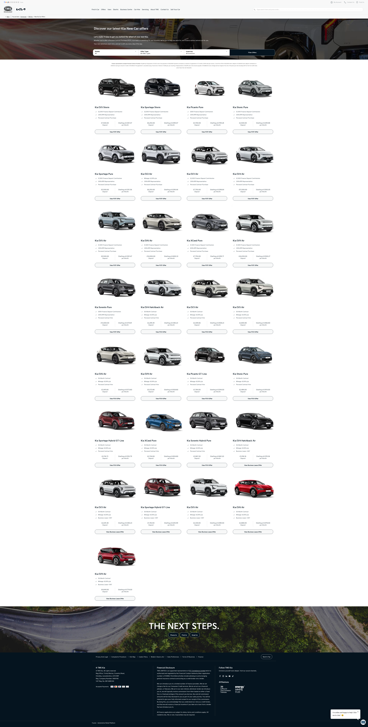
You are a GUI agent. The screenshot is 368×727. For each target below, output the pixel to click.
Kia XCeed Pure (194, 240)
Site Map (132, 657)
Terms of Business (188, 657)
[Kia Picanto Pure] (207, 87)
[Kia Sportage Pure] (115, 154)
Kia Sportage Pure (104, 173)
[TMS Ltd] (8, 9)
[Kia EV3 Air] (207, 154)
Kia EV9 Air (238, 240)
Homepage (23, 16)
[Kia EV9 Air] (253, 221)
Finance (200, 657)
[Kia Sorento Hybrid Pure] (207, 421)
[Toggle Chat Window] (363, 722)
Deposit (105, 125)
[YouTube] (229, 676)
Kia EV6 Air (146, 240)
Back (8, 16)
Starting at (122, 123)
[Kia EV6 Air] (161, 221)
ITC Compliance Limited (197, 671)
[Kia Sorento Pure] (115, 287)
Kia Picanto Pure (195, 107)
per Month (125, 125)
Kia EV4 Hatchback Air (152, 307)
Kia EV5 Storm (102, 107)
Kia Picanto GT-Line (197, 373)
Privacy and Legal (102, 657)
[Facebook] (220, 676)
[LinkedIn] (226, 676)
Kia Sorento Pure (103, 307)
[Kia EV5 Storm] (115, 87)
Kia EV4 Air (238, 173)
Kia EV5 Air (100, 240)
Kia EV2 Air (146, 173)
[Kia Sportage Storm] (161, 87)
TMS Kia (30, 16)
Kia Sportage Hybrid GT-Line (109, 440)
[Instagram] (223, 676)
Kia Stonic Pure (240, 107)
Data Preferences (173, 657)
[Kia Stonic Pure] (253, 87)
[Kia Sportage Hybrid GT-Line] (115, 421)
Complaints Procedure (118, 657)
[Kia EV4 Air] (253, 154)
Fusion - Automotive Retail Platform (103, 723)
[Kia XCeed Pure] (207, 221)
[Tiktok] (233, 676)
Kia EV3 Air (192, 173)
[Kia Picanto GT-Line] (207, 354)
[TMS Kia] (21, 9)
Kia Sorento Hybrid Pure (199, 440)
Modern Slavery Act (157, 657)
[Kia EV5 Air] (115, 221)
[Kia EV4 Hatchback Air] (161, 287)
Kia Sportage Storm (150, 107)
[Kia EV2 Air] (161, 154)
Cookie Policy (143, 657)
